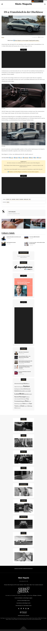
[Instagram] (26, 609)
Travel (33, 584)
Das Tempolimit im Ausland (11, 242)
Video (25, 406)
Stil (35, 157)
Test (28, 403)
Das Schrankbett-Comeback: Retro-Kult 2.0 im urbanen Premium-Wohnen (25, 362)
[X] (19, 609)
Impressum (27, 615)
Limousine (13, 199)
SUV (26, 403)
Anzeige (21, 383)
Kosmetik (22, 391)
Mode (16, 157)
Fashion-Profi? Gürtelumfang (37, 224)
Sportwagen (20, 403)
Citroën (7, 199)
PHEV (30, 199)
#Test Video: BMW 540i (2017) (34, 236)
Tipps (30, 403)
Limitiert (26, 391)
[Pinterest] (23, 609)
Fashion (26, 386)
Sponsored (41, 584)
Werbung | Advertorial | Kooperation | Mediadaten (23, 568)
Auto (21, 157)
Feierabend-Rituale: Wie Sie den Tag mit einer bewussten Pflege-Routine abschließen (25, 366)
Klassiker (28, 388)
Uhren (19, 406)
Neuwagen (21, 199)
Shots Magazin (12, 211)
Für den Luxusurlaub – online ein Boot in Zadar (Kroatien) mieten (37, 243)
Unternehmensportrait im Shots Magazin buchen (23, 605)
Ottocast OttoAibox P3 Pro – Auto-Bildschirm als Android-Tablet (25, 357)
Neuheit (17, 199)
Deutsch (36, 1)
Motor (3, 37)
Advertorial (17, 383)
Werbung (30, 406)
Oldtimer (27, 396)
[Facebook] (21, 609)
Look (29, 391)
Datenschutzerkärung (21, 615)
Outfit (20, 398)
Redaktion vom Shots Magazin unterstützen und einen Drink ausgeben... (24, 171)
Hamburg (16, 388)
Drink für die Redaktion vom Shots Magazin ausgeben (23, 597)
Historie (22, 388)
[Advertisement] (24, 59)
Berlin (28, 383)
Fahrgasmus (21, 386)
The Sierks (39, 595)
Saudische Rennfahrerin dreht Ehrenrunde (14, 236)
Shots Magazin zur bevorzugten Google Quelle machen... (27, 40)
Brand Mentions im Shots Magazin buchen (23, 603)
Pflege (27, 398)
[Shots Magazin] (23, 4)
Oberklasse (26, 199)
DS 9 (10, 199)
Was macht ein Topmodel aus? (24, 352)
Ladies (18, 584)
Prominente (17, 401)
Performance (23, 398)
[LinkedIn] (28, 609)
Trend (39, 157)
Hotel (25, 388)
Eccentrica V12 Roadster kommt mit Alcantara (25, 372)
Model (25, 394)
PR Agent (34, 595)
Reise (31, 157)
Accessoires (37, 584)
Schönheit (26, 157)
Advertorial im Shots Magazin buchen (23, 600)
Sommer (16, 403)
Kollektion (17, 391)
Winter (15, 407)
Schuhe (30, 401)
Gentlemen (21, 584)
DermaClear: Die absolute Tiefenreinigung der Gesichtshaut (11, 224)
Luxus (11, 157)
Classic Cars (16, 386)
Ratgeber (23, 401)
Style (23, 403)
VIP (27, 406)
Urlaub (22, 406)
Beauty (26, 383)
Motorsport (29, 394)
